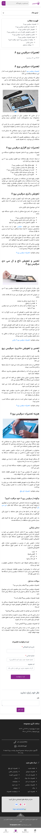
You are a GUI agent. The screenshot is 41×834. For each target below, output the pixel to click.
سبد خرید (15, 831)
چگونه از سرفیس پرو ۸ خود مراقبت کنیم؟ (20, 40)
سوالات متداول (27, 45)
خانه (35, 832)
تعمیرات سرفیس (30, 785)
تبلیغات (15, 788)
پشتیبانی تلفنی (13, 772)
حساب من (6, 832)
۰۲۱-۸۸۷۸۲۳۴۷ (22, 742)
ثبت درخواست (20, 677)
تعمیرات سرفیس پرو (33, 71)
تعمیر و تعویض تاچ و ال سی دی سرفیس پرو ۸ (21, 32)
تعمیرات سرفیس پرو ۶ (23, 405)
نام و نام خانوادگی (28, 647)
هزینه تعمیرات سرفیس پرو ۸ (26, 37)
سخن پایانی (29, 42)
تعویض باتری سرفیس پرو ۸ (26, 29)
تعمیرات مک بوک (30, 778)
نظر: (38, 698)
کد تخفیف (31, 664)
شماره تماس (29, 656)
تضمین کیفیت (13, 775)
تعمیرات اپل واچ (25, 491)
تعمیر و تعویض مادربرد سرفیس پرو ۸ (23, 35)
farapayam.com (15, 825)
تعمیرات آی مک (30, 775)
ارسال (16, 778)
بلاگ (33, 788)
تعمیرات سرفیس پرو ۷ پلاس (21, 340)
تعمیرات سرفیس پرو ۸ (29, 24)
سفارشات (15, 782)
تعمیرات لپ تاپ (30, 782)
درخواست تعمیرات (12, 791)
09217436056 (22, 746)
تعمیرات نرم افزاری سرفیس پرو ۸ (25, 27)
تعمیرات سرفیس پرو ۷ (23, 253)
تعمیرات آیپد (31, 791)
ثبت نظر (20, 710)
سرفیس (19, 226)
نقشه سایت (31, 768)
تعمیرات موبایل (30, 772)
